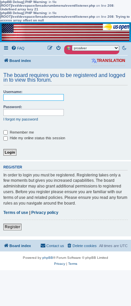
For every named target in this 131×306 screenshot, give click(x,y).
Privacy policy (44, 212)
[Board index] (65, 32)
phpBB (47, 257)
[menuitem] (18, 48)
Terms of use (15, 212)
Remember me (21, 132)
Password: (12, 107)
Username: (13, 92)
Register (12, 227)
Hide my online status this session (37, 138)
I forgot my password (20, 119)
